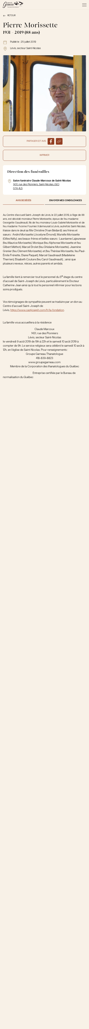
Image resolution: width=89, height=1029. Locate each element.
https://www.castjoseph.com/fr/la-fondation (37, 310)
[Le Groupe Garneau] (12, 5)
